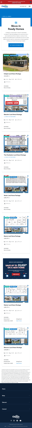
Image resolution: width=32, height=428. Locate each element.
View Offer (16, 274)
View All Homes (7, 16)
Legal (5, 426)
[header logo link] (4, 6)
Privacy (9, 426)
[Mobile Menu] (29, 6)
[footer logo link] (16, 416)
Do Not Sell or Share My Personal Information (20, 426)
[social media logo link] (11, 420)
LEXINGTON (23, 6)
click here (17, 271)
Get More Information (16, 45)
